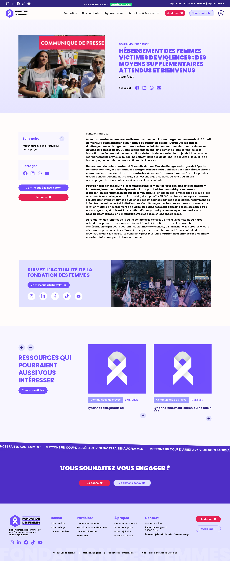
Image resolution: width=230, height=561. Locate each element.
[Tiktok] (24, 3)
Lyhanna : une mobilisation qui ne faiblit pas (117, 409)
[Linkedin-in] (13, 3)
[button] (137, 88)
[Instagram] (8, 3)
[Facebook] (18, 3)
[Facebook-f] (55, 296)
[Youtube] (29, 3)
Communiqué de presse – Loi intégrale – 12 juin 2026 (181, 409)
